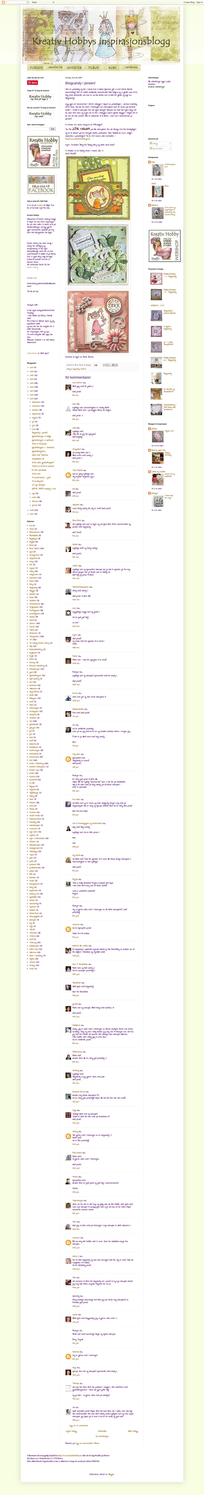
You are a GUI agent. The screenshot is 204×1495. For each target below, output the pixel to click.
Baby (31, 571)
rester (31, 880)
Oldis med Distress (40, 455)
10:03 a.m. (76, 1229)
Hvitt (31, 701)
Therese (76, 1383)
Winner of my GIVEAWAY (170, 475)
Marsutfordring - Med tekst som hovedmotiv (170, 407)
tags (31, 926)
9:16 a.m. (75, 512)
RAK (30, 874)
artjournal (33, 558)
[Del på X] (110, 365)
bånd (31, 620)
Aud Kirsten (77, 1152)
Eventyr (32, 662)
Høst (31, 704)
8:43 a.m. (76, 461)
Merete (75, 1176)
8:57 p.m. (76, 916)
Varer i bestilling (35, 955)
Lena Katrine (77, 382)
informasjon (34, 708)
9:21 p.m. (76, 937)
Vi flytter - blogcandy (168, 327)
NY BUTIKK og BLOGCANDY (169, 390)
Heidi (31, 695)
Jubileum (32, 717)
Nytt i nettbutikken (37, 838)
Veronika (76, 1351)
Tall (30, 929)
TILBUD (83, 369)
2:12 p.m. (76, 1322)
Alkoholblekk (33, 535)
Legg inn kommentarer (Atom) (87, 1443)
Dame (31, 630)
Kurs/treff (33, 779)
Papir (31, 854)
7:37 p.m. (76, 1343)
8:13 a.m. (76, 395)
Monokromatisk (35, 819)
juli (33, 421)
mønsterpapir (34, 825)
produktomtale (35, 867)
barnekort (33, 577)
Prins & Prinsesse (39, 443)
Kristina (32, 776)
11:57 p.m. (76, 1016)
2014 (32, 379)
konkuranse (33, 753)
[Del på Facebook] (113, 365)
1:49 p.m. (75, 745)
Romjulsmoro (34, 884)
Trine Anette (78, 470)
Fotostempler (34, 669)
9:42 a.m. (76, 535)
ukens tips (33, 949)
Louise (75, 1314)
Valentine (32, 952)
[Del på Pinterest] (116, 365)
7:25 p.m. (76, 1123)
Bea (74, 1277)
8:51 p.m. (76, 897)
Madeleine (76, 1025)
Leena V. (76, 1256)
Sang (31, 887)
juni (34, 425)
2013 (32, 383)
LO (30, 783)
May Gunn (76, 754)
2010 (32, 394)
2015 (32, 375)
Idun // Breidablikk (80, 964)
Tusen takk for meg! (169, 496)
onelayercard (34, 848)
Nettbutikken (32, 353)
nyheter (32, 835)
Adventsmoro (34, 532)
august (35, 417)
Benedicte (77, 982)
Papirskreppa (78, 1200)
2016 (32, 371)
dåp (31, 646)
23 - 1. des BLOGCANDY (168, 343)
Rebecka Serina (79, 1091)
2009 (32, 398)
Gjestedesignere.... (39, 451)
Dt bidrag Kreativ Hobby (39, 643)
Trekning (32, 942)
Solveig (75, 1131)
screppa (155, 493)
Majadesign (33, 792)
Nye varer (33, 831)
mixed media (34, 815)
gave (31, 672)
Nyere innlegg (71, 1431)
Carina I (32, 623)
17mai (31, 529)
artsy (31, 561)
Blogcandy (168, 373)
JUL (30, 721)
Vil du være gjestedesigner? (43, 462)
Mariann (32, 802)
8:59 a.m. (76, 496)
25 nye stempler (38, 485)
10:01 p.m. (76, 1144)
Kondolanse (33, 747)
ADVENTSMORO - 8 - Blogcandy (170, 291)
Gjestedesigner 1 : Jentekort (43, 447)
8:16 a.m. (76, 1043)
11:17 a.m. (76, 1083)
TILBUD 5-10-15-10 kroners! (43, 466)
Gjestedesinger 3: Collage (41, 436)
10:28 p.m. (76, 955)
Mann (31, 799)
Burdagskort (34, 610)
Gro (74, 725)
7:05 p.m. (76, 1101)
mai (34, 429)
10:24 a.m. (76, 626)
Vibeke (75, 544)
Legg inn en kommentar (78, 1425)
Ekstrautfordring (35, 649)
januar (35, 505)
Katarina (32, 744)
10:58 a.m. (76, 663)
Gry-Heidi (76, 855)
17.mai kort (36, 473)
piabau (154, 428)
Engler (31, 656)
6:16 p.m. (76, 814)
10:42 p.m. (76, 974)
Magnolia (32, 789)
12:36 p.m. (76, 1306)
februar (35, 501)
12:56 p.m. (76, 700)
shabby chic (34, 893)
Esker (31, 659)
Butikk (32, 616)
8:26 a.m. (76, 419)
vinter (31, 968)
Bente (75, 656)
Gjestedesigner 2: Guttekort (43, 440)
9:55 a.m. (76, 557)
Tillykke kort (169, 431)
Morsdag (32, 822)
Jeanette (76, 504)
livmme (75, 693)
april (34, 493)
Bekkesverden (78, 709)
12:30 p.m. (76, 1287)
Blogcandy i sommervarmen (170, 312)
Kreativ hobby (32, 267)
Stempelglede (34, 916)
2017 (32, 367)
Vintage (32, 965)
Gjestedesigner (35, 675)
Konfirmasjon (34, 750)
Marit (74, 1221)
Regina (75, 879)
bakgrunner (33, 574)
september (37, 413)
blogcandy (76, 369)
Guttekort (33, 685)
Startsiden (102, 1431)
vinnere (32, 962)
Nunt (74, 608)
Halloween (33, 688)
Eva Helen (76, 799)
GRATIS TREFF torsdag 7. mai (44, 488)
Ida (74, 489)
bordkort (32, 600)
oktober (35, 410)
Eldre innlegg (133, 1431)
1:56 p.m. (76, 1192)
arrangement (34, 555)
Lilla (74, 1407)
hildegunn (33, 698)
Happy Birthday (168, 453)
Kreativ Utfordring (36, 763)
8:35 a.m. (76, 440)
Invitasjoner (34, 711)
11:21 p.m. (76, 1398)
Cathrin (75, 565)
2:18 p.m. (76, 767)
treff (31, 939)
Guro (74, 404)
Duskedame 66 (38, 458)
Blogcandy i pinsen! (40, 432)
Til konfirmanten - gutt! (41, 477)
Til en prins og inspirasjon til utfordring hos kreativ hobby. (170, 211)
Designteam (34, 636)
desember (36, 402)
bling (31, 584)
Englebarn (33, 652)
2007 (32, 514)
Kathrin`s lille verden (80, 945)
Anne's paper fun (158, 450)
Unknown (76, 924)
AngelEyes (33, 538)
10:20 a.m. (76, 599)
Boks (31, 597)
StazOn (32, 910)
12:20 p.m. (76, 1269)
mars (34, 497)
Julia (74, 428)
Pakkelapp (33, 851)
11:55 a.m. (76, 684)
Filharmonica (77, 1051)
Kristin (31, 773)
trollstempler (34, 946)
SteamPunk (34, 913)
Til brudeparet (37, 481)
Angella (31, 542)
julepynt (32, 727)
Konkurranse (34, 757)
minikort (32, 812)
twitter (39, 205)
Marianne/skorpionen (81, 587)
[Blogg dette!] (107, 365)
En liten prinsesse (39, 470)
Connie (32, 626)
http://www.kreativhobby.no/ (77, 138)
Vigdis (31, 958)
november (36, 406)
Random (32, 877)
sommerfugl (33, 903)
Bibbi (31, 581)
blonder (32, 594)
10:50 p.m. (76, 1375)
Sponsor (32, 906)
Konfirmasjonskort (170, 165)
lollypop (32, 786)
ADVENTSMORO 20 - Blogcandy (170, 359)
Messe (31, 809)
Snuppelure (77, 449)
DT (30, 639)
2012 (32, 387)
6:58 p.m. (76, 846)
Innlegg (155, 143)
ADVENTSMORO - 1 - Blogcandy (170, 275)
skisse (32, 900)
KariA (31, 740)
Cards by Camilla (158, 471)
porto (31, 861)
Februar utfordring (36, 665)
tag (30, 923)
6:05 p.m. (76, 790)
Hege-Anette (34, 691)
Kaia (31, 737)
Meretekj (76, 1070)
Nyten (75, 635)
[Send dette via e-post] (104, 365)
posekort (32, 864)
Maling (31, 796)
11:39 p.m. (76, 995)
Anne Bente (34, 548)
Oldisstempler (34, 845)
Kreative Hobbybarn (37, 766)
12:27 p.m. (76, 1168)
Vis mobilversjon (102, 1436)
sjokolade (33, 897)
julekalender (34, 724)
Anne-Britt (77, 520)
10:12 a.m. (76, 578)
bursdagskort (34, 613)
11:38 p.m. (76, 1420)
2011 (32, 391)
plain (31, 858)
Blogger (32, 590)
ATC (31, 564)
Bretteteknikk (34, 604)
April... (167, 186)
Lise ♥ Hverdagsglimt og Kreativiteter (87, 823)
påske (31, 871)
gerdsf (75, 1004)
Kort (31, 760)
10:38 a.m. (76, 647)
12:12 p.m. (76, 1247)
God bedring (34, 678)
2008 (32, 510)
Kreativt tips (34, 770)
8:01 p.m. (76, 870)
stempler (32, 920)
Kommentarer (157, 148)
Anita (31, 545)
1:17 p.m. (76, 716)
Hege (74, 1110)
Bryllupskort (34, 607)
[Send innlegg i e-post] (95, 365)
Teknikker (33, 932)
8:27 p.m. (76, 1359)
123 (30, 525)
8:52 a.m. (76, 480)
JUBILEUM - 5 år (157, 305)
